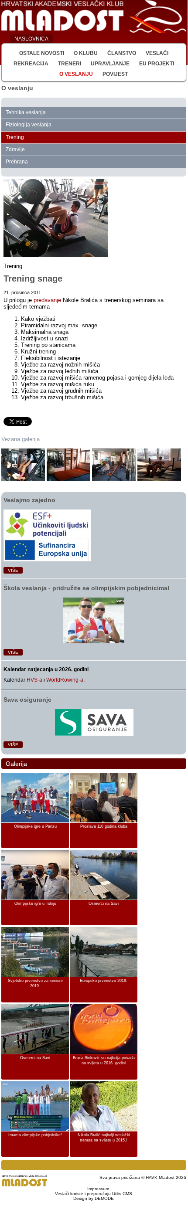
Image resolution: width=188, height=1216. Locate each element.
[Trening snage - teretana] (114, 464)
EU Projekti (156, 64)
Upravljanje (110, 64)
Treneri (69, 64)
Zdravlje (15, 149)
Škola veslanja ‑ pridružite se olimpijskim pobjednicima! (86, 587)
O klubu (86, 53)
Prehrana (17, 162)
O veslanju (76, 74)
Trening (15, 137)
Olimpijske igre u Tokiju (35, 903)
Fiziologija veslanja (28, 125)
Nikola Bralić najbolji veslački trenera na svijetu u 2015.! (104, 1137)
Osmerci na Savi (104, 903)
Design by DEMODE (93, 1198)
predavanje (47, 300)
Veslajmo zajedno (29, 499)
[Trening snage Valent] (23, 464)
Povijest (115, 74)
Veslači (157, 53)
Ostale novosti (41, 53)
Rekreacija (31, 64)
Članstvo (121, 53)
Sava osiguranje (27, 699)
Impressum (98, 1188)
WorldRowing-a (64, 680)
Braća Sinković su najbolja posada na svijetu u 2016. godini (104, 1060)
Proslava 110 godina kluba (103, 826)
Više (13, 570)
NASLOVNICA (31, 39)
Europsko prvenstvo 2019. (103, 980)
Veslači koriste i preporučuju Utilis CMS (93, 1193)
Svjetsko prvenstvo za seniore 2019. (35, 983)
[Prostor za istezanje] (68, 464)
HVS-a (34, 680)
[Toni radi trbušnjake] (159, 464)
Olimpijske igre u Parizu (35, 826)
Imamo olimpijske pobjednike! (35, 1135)
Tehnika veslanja (26, 112)
